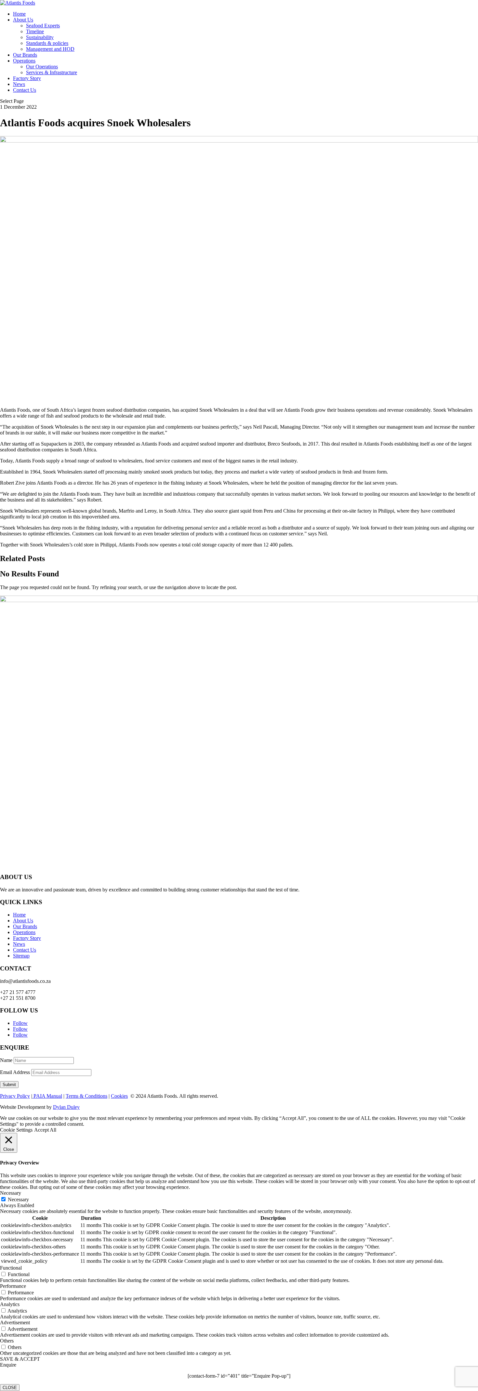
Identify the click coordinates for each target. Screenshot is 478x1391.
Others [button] (7, 1340)
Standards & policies (47, 43)
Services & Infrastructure (51, 72)
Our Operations (42, 66)
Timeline (35, 31)
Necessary (18, 1199)
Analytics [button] (10, 1304)
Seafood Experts (43, 25)
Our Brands (25, 55)
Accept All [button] (45, 1130)
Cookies (119, 1096)
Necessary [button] (10, 1193)
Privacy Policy (15, 1096)
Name (6, 1060)
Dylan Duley (66, 1107)
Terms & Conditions (86, 1096)
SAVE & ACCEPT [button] (20, 1359)
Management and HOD (50, 49)
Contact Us (24, 90)
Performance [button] (13, 1286)
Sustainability (40, 37)
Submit (9, 1084)
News (19, 84)
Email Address (15, 1072)
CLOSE (10, 1387)
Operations (24, 60)
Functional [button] (11, 1268)
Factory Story (27, 78)
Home (19, 14)
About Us (23, 19)
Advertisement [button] (15, 1322)
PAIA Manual (47, 1096)
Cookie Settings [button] (16, 1130)
